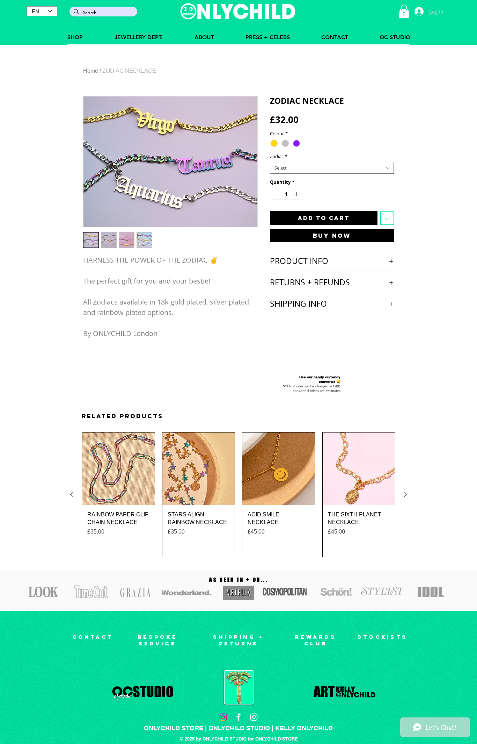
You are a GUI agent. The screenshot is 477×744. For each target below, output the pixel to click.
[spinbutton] (286, 194)
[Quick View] (118, 468)
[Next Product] (405, 495)
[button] (404, 11)
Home (90, 71)
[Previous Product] (71, 495)
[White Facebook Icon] (238, 717)
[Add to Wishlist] (387, 218)
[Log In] (419, 11)
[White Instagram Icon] (254, 717)
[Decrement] (275, 194)
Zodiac (278, 156)
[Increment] (297, 194)
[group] (238, 495)
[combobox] (332, 168)
